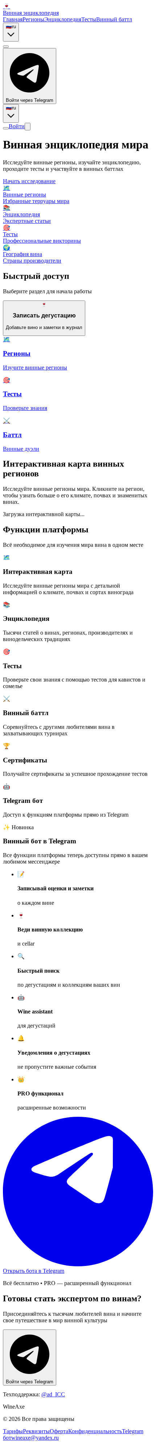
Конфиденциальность (95, 1431)
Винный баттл (114, 19)
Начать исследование (29, 181)
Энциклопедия (62, 19)
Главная (12, 19)
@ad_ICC (53, 1394)
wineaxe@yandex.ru (35, 1438)
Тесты (88, 19)
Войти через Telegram (29, 100)
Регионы (33, 19)
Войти (17, 126)
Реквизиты (36, 1431)
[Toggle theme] (6, 47)
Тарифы (13, 1431)
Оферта (59, 1431)
